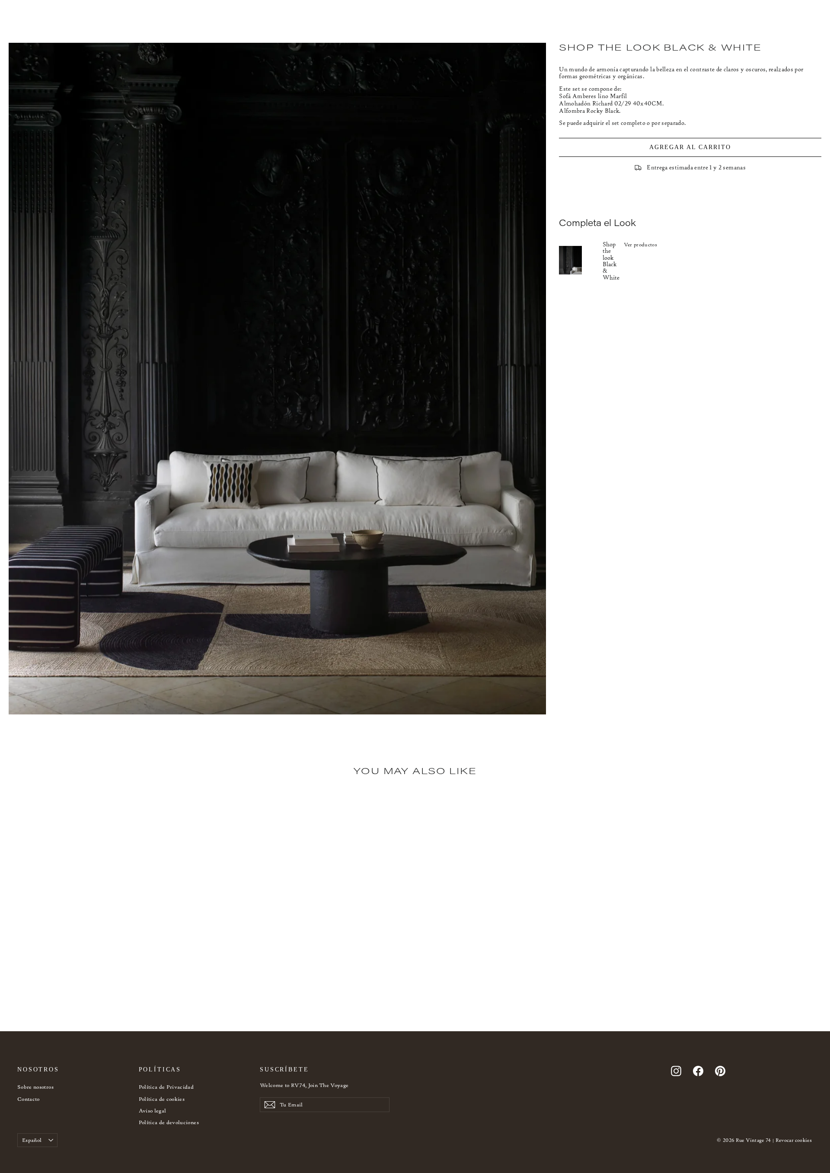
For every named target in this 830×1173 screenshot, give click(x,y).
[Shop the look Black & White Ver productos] (581, 260)
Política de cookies (162, 1099)
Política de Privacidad (166, 1087)
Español (32, 1140)
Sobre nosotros (35, 1087)
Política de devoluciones (169, 1122)
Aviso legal (152, 1110)
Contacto (28, 1099)
